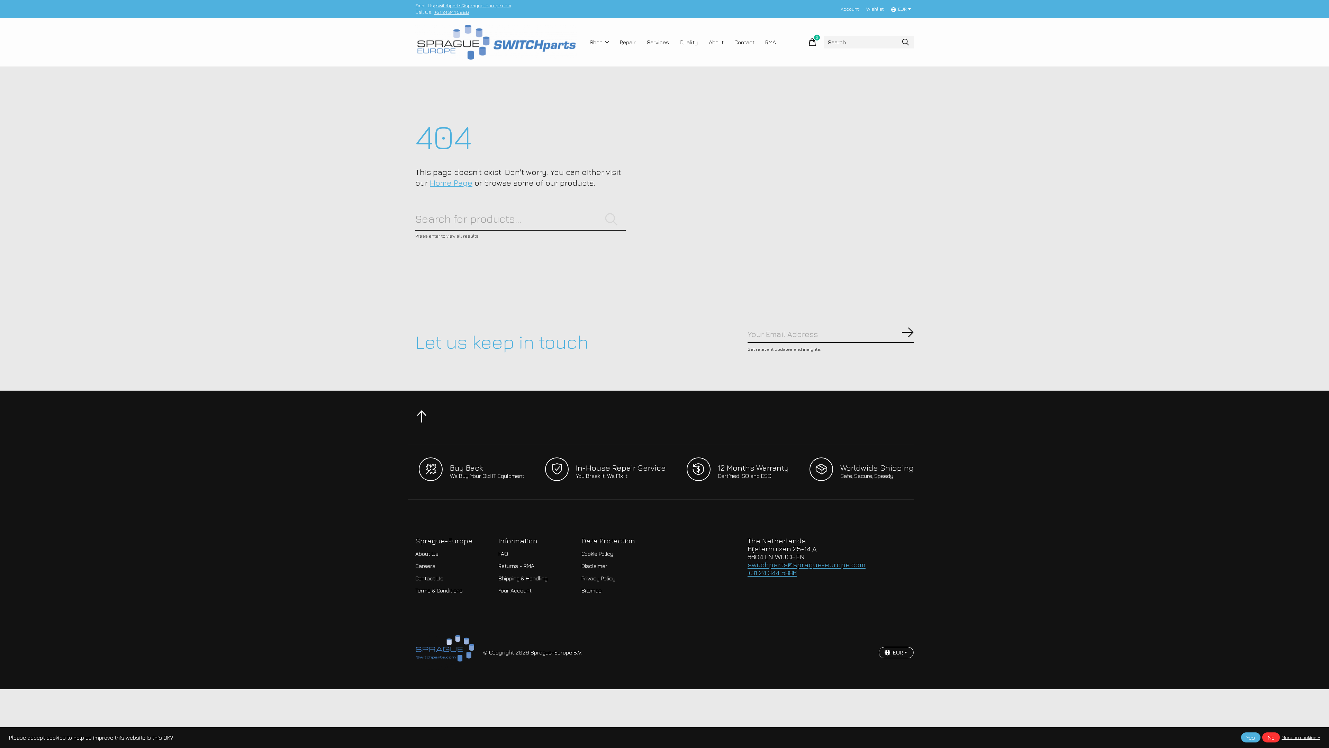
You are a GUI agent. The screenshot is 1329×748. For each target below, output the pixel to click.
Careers (425, 565)
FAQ (503, 553)
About (716, 42)
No (1271, 737)
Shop (596, 42)
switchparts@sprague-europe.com (473, 5)
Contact (744, 42)
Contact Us (429, 578)
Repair (628, 42)
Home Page (451, 182)
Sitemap (591, 590)
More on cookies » (1301, 737)
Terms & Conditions (439, 590)
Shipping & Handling (523, 578)
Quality (689, 42)
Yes (1250, 737)
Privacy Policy (598, 578)
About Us (427, 553)
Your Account (515, 590)
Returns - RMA (516, 565)
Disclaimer (594, 565)
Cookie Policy (597, 553)
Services (658, 42)
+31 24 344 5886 (451, 12)
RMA (770, 42)
